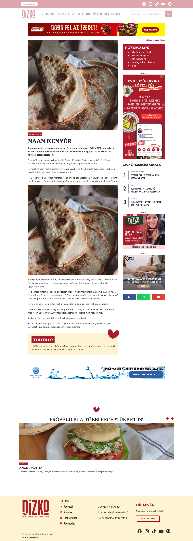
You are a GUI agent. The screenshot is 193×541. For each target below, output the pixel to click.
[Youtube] (163, 3)
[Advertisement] (88, 394)
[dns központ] (144, 289)
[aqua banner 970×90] (96, 377)
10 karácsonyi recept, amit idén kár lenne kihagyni (146, 203)
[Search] (168, 14)
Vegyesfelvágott (137, 172)
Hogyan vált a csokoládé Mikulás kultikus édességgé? (145, 190)
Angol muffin (30, 467)
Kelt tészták (37, 134)
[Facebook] (144, 3)
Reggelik (24, 463)
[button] (129, 297)
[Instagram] (150, 3)
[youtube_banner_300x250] (144, 248)
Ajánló (133, 198)
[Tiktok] (156, 3)
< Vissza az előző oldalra (155, 39)
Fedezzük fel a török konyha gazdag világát (145, 177)
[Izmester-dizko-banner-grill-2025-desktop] (96, 34)
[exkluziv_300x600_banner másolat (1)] (144, 158)
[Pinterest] (169, 3)
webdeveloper (34, 537)
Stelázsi (134, 185)
